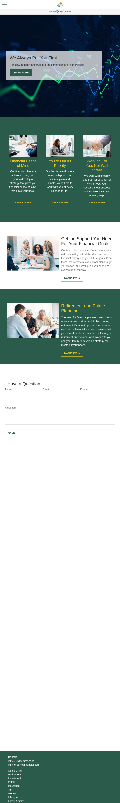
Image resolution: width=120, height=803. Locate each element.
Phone (84, 389)
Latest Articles (16, 801)
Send (11, 433)
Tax (10, 789)
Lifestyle (13, 797)
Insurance (14, 785)
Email (46, 389)
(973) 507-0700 (25, 761)
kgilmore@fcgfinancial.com (24, 764)
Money (12, 793)
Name (8, 389)
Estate (12, 782)
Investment (14, 778)
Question (10, 407)
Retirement (14, 774)
